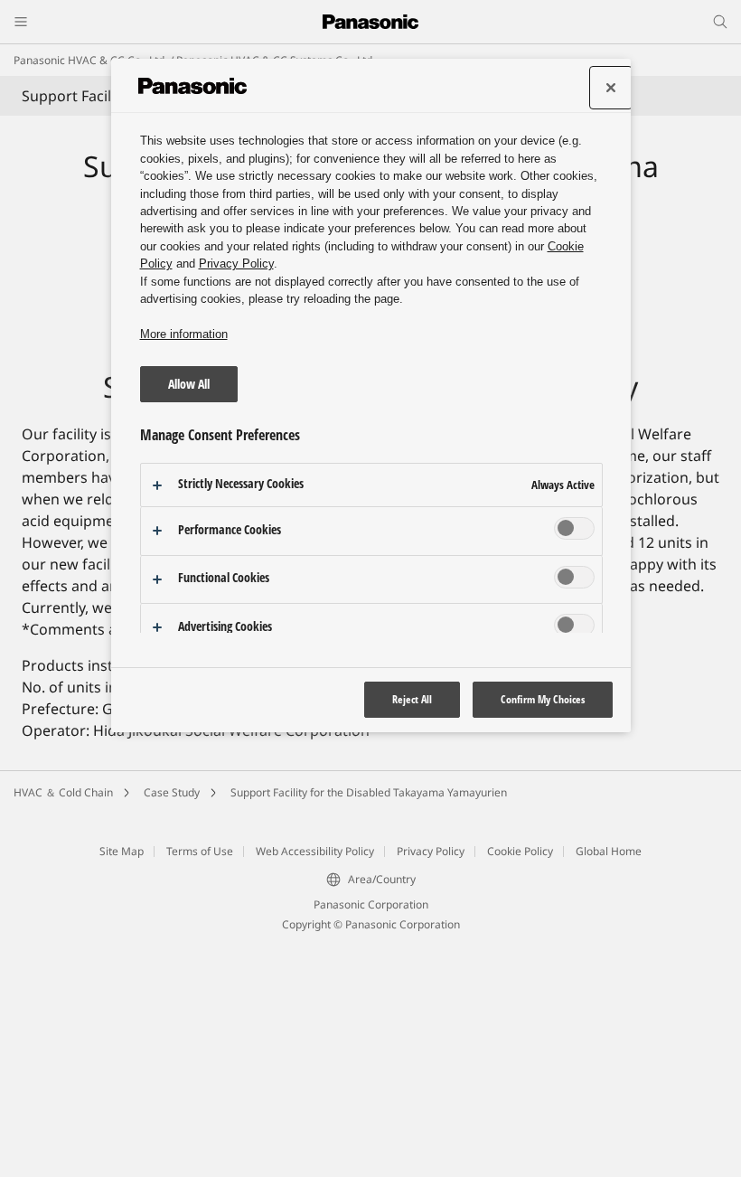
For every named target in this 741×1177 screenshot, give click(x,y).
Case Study (172, 1024)
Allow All (189, 383)
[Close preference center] (611, 88)
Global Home (609, 1083)
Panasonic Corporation (371, 1136)
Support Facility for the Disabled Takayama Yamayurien (368, 1024)
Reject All (412, 699)
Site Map (121, 1083)
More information (184, 334)
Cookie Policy (520, 1083)
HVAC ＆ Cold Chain (63, 1024)
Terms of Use (199, 1083)
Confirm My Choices (543, 699)
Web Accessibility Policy (315, 1083)
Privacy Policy (430, 1083)
